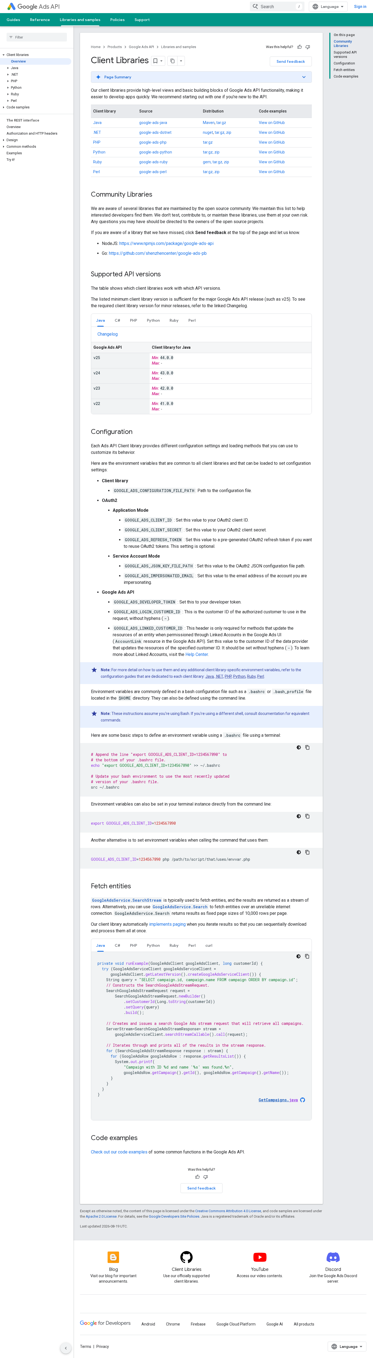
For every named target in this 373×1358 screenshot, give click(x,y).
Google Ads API (141, 47)
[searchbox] (37, 37)
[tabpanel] (201, 372)
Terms (85, 1346)
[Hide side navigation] (65, 1348)
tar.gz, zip (223, 132)
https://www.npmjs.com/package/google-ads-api (166, 243)
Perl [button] (192, 320)
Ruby (97, 162)
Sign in (360, 6)
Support (142, 19)
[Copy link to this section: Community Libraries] (157, 195)
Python (99, 152)
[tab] (100, 320)
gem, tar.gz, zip (216, 162)
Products (115, 47)
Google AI (275, 1324)
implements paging (167, 924)
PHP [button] (133, 320)
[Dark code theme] (298, 747)
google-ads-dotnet (155, 132)
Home (95, 47)
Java (97, 122)
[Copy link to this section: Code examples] (143, 1138)
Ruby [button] (174, 320)
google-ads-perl (153, 172)
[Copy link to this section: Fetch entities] (136, 886)
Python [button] (153, 320)
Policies (117, 19)
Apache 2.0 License (101, 1216)
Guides (13, 19)
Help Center (196, 654)
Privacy (102, 1346)
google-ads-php (153, 142)
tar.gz (221, 122)
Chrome (173, 1324)
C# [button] (117, 320)
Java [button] (100, 320)
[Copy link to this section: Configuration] (137, 432)
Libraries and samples (80, 19)
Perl (96, 172)
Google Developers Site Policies (174, 1216)
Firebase (198, 1324)
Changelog (107, 334)
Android (148, 1324)
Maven (209, 122)
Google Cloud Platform (236, 1324)
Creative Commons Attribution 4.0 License (228, 1211)
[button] (35, 55)
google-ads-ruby (153, 162)
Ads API (49, 6)
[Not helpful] (308, 47)
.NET (97, 132)
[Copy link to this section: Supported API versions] (166, 274)
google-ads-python (155, 152)
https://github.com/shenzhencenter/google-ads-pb (158, 253)
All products (304, 1324)
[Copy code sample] (307, 747)
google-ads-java (153, 122)
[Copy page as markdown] (172, 61)
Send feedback (291, 61)
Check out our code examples (119, 1152)
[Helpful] (299, 47)
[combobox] (277, 6)
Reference (40, 19)
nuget (208, 132)
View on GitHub (272, 122)
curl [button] (208, 945)
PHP (96, 142)
